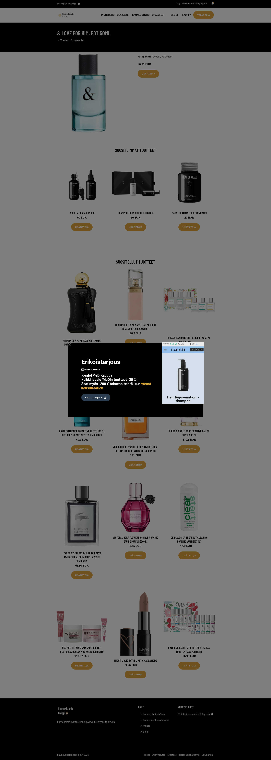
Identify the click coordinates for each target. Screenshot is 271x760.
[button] (95, 397)
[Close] (69, 345)
